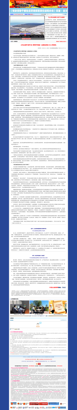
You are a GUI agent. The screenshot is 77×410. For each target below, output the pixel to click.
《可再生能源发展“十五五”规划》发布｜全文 (56, 34)
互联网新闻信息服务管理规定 (28, 335)
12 (38, 35)
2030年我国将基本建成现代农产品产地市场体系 (56, 21)
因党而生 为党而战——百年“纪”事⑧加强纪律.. (21, 36)
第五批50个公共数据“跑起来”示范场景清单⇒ (56, 25)
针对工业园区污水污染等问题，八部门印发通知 (56, 31)
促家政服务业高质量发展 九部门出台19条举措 (56, 38)
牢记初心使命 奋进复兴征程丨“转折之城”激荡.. (38, 36)
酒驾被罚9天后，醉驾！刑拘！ (19, 302)
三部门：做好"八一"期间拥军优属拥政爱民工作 (56, 36)
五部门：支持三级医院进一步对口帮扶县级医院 (56, 23)
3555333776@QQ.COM (18, 14)
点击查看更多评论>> (64, 320)
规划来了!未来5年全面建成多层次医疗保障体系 (56, 27)
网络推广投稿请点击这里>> (61, 41)
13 (39, 35)
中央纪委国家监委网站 (54, 48)
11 (36, 35)
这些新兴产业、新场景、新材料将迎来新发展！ (56, 19)
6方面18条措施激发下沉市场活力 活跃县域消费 (56, 29)
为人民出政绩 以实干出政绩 (56, 17)
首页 (12, 41)
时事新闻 (15, 41)
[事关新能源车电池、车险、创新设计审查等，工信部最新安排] (38, 11)
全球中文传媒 (19, 3)
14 (41, 35)
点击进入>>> (32, 14)
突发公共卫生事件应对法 (58, 302)
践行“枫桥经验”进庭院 (39, 302)
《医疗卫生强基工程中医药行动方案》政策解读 (56, 32)
